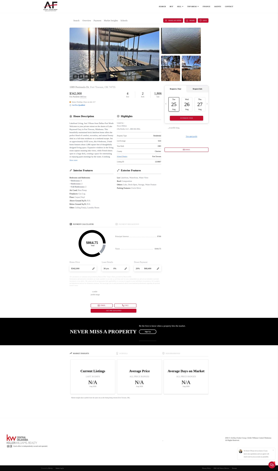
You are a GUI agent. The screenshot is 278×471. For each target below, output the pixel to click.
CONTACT (229, 6)
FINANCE (206, 6)
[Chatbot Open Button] (271, 464)
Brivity (50, 468)
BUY (171, 6)
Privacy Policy (206, 468)
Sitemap (234, 468)
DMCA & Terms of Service (221, 468)
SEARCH (162, 6)
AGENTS (217, 6)
